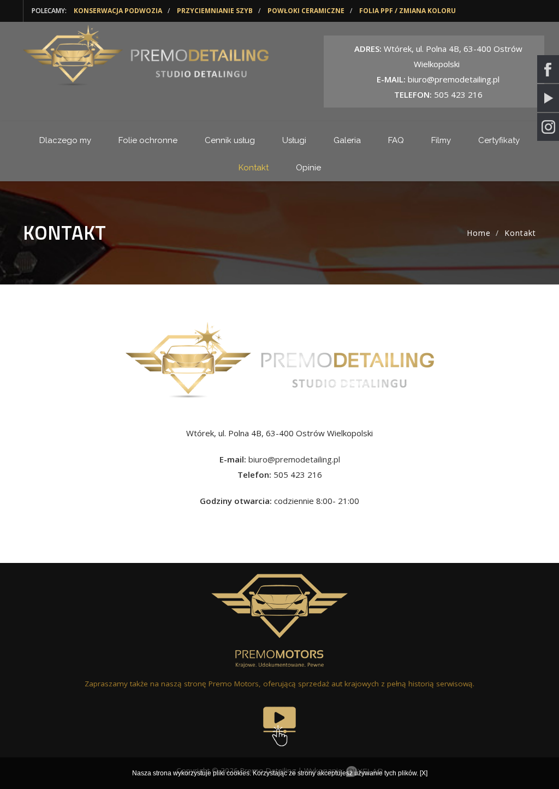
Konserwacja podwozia (118, 10)
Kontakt (254, 168)
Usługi (294, 140)
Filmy (441, 140)
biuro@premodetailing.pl (294, 459)
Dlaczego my (65, 140)
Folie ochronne (147, 140)
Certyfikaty (499, 140)
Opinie (308, 168)
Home (479, 233)
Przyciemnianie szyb (215, 10)
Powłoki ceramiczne (305, 10)
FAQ (396, 140)
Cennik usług (230, 140)
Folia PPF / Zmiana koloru (407, 10)
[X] (423, 773)
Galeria (347, 140)
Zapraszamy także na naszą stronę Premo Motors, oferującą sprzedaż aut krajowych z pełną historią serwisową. (279, 684)
